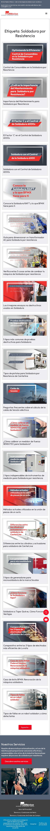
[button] (46, 13)
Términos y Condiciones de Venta (25, 812)
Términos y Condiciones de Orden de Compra (25, 815)
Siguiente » (25, 727)
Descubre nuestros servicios (16, 761)
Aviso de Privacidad (25, 809)
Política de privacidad (43, 824)
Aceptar (33, 824)
